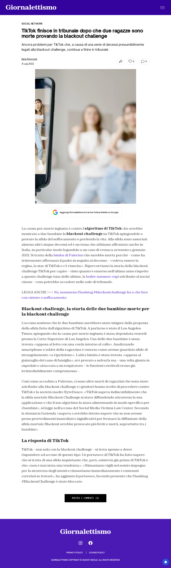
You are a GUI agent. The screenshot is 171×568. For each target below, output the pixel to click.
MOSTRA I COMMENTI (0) (85, 498)
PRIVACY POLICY (74, 552)
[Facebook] (90, 543)
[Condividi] (120, 61)
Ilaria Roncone (29, 59)
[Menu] (162, 7)
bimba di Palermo (68, 255)
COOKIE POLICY (97, 552)
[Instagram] (80, 543)
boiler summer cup (102, 276)
